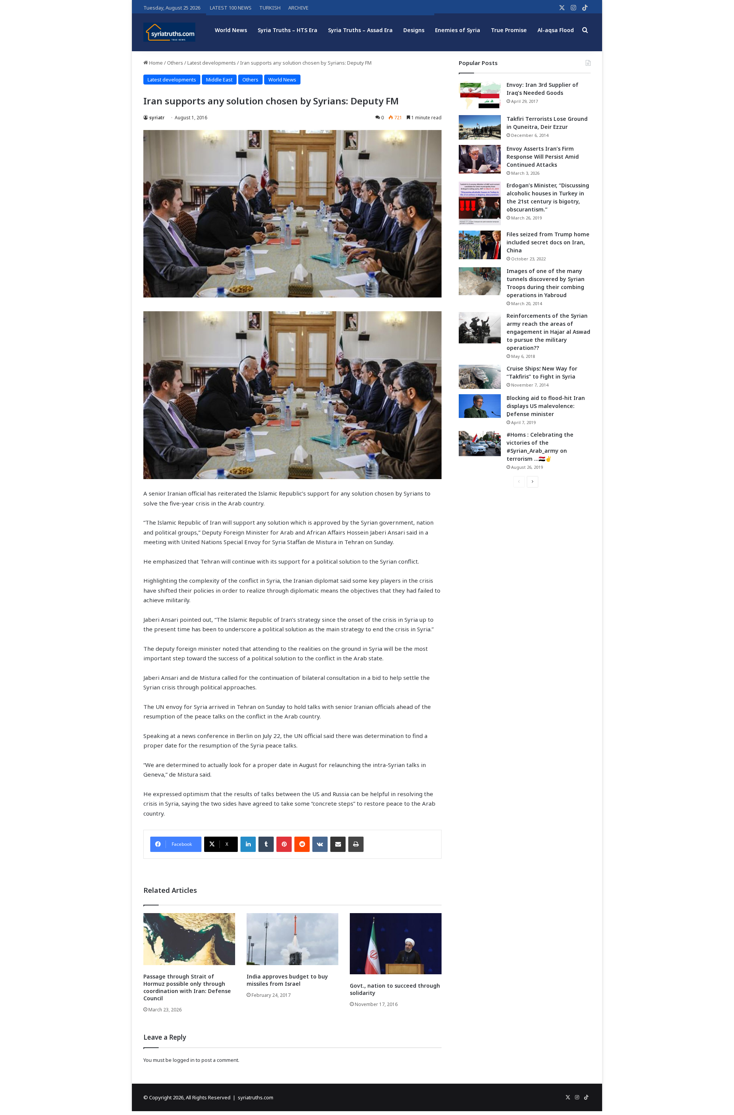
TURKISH (270, 7)
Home (155, 62)
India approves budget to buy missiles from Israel (287, 980)
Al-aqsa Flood (556, 30)
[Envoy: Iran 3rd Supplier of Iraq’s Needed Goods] (480, 95)
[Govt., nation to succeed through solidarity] (396, 943)
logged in (184, 1059)
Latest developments (211, 62)
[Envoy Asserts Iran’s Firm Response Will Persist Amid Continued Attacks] (480, 159)
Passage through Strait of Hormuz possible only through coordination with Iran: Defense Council (187, 987)
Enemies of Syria (457, 30)
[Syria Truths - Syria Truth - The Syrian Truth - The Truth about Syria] (169, 32)
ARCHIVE (298, 7)
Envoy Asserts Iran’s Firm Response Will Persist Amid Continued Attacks (543, 156)
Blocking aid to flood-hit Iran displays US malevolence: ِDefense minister (546, 406)
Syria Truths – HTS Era (287, 30)
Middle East (219, 79)
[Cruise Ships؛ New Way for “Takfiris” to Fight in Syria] (480, 377)
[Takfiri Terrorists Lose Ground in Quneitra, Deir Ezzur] (480, 127)
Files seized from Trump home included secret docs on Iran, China (548, 242)
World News (231, 30)
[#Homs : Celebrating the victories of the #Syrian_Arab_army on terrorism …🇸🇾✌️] (480, 443)
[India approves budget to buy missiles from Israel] (292, 939)
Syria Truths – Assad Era (360, 30)
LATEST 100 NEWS (231, 7)
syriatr (156, 117)
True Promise (509, 30)
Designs (413, 30)
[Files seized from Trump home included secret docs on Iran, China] (480, 245)
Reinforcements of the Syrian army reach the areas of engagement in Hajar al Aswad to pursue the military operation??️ (548, 331)
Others (175, 62)
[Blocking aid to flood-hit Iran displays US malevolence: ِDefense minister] (480, 406)
